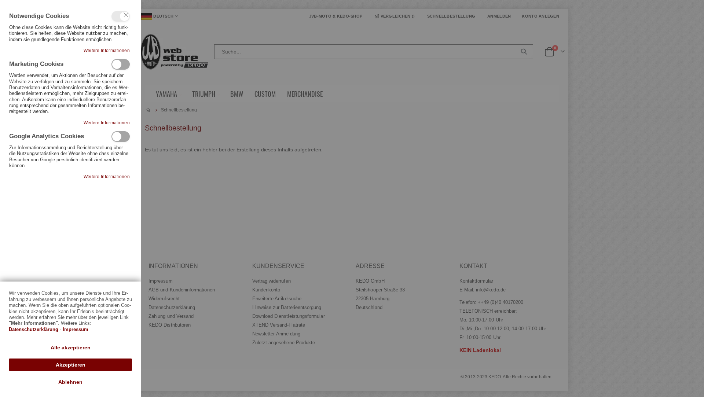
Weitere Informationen (107, 50)
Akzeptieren (70, 365)
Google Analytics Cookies (120, 136)
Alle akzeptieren (71, 347)
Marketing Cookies (120, 64)
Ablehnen (70, 382)
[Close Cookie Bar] (126, 15)
